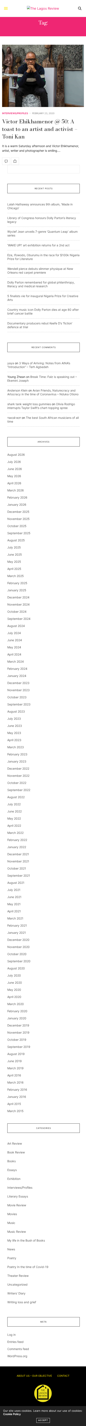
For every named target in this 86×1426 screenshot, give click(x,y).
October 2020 (17, 954)
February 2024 (17, 668)
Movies (12, 1214)
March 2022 (15, 832)
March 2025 (15, 576)
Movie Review (16, 1205)
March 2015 (15, 1111)
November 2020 (18, 947)
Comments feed (18, 1349)
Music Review (16, 1231)
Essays (12, 1170)
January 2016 (16, 1096)
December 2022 (18, 768)
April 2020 (14, 997)
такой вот (14, 417)
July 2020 (14, 975)
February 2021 (17, 925)
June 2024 (14, 640)
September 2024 (18, 618)
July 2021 (13, 890)
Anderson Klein (17, 390)
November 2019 (18, 1032)
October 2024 (17, 611)
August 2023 (16, 711)
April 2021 (14, 911)
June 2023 (14, 725)
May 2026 (14, 476)
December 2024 (18, 597)
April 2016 (14, 1075)
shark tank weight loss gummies (29, 404)
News (11, 1249)
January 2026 (16, 504)
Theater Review (18, 1275)
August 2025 (16, 540)
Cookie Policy (12, 1414)
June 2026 (14, 469)
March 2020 (15, 1004)
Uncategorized (17, 1284)
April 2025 (14, 569)
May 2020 (14, 989)
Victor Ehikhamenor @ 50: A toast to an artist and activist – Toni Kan (39, 129)
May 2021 (14, 904)
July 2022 (14, 804)
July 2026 (14, 462)
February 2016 (17, 1089)
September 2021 (18, 875)
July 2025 (14, 547)
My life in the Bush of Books (26, 1240)
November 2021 (18, 861)
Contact (63, 1375)
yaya (10, 363)
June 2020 (14, 982)
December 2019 (18, 1025)
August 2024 (16, 626)
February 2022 (17, 840)
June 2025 (14, 554)
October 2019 (16, 1039)
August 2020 (16, 968)
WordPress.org (17, 1356)
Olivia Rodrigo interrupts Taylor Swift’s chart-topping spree (41, 406)
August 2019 (16, 1054)
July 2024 (14, 633)
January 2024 (16, 676)
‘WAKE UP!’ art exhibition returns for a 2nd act (38, 245)
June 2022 (14, 811)
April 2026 (14, 483)
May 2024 (14, 647)
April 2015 (14, 1104)
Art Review (14, 1143)
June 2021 (14, 897)
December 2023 (18, 683)
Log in (11, 1334)
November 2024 (18, 604)
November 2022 (18, 775)
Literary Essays (17, 1196)
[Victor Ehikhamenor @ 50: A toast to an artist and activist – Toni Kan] (43, 76)
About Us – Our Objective (34, 1375)
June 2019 (14, 1061)
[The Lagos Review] (43, 8)
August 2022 (16, 797)
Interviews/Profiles (15, 113)
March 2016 (15, 1082)
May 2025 (14, 561)
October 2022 (16, 783)
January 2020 (16, 1018)
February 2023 (17, 754)
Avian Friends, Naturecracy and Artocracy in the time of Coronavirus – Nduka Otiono (42, 392)
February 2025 (17, 583)
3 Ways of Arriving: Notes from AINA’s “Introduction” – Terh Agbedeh (38, 365)
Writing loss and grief (21, 1302)
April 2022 (14, 825)
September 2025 (18, 533)
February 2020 (17, 1011)
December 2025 (18, 511)
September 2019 (18, 1047)
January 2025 (16, 590)
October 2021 (16, 868)
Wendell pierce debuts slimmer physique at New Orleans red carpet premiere (40, 270)
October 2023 (17, 697)
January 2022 (16, 847)
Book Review (16, 1152)
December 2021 (18, 854)
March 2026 (15, 490)
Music (11, 1223)
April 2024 (14, 654)
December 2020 (18, 940)
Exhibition (13, 1178)
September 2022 (18, 790)
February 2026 (17, 497)
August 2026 (16, 454)
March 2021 (15, 918)
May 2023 (14, 733)
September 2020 (18, 961)
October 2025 (17, 526)
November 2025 (18, 519)
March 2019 (15, 1068)
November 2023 (18, 690)
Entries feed (15, 1342)
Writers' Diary (16, 1293)
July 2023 (14, 718)
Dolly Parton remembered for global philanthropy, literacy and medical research (41, 284)
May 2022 (14, 818)
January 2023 (16, 761)
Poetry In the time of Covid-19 (27, 1267)
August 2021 (15, 882)
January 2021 (16, 932)
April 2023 (14, 740)
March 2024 (15, 661)
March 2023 (15, 747)
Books (11, 1161)
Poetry (11, 1258)
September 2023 (18, 704)
